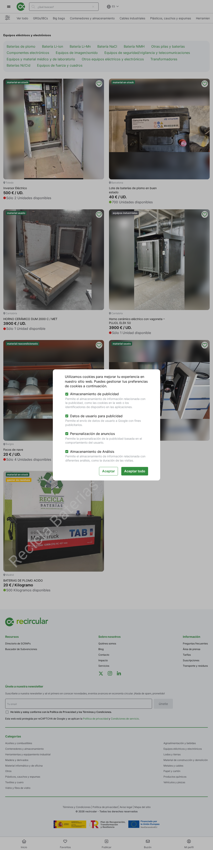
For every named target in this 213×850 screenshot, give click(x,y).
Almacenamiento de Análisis (92, 451)
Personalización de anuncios (92, 434)
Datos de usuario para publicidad (96, 416)
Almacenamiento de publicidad (94, 394)
